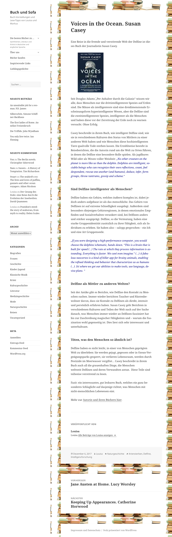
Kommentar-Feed (19, 348)
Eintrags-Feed (17, 342)
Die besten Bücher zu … (22, 42)
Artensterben (135, 453)
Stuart (13, 176)
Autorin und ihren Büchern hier (102, 400)
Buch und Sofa (23, 12)
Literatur (15, 290)
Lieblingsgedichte (19, 68)
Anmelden (15, 337)
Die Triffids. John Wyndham (24, 131)
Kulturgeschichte (19, 285)
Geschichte (15, 264)
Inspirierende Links (20, 63)
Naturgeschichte (18, 307)
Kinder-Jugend (17, 269)
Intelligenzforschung (81, 457)
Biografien (15, 253)
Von (12, 159)
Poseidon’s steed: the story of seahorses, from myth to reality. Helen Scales (24, 210)
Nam (12, 168)
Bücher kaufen (17, 57)
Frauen (13, 258)
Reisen (13, 312)
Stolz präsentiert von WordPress (120, 530)
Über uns (14, 52)
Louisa (99, 453)
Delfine (147, 453)
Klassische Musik (18, 274)
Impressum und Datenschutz (85, 530)
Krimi (13, 280)
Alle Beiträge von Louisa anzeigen (95, 435)
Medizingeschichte (19, 296)
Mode (13, 301)
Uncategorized (17, 317)
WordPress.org (17, 353)
